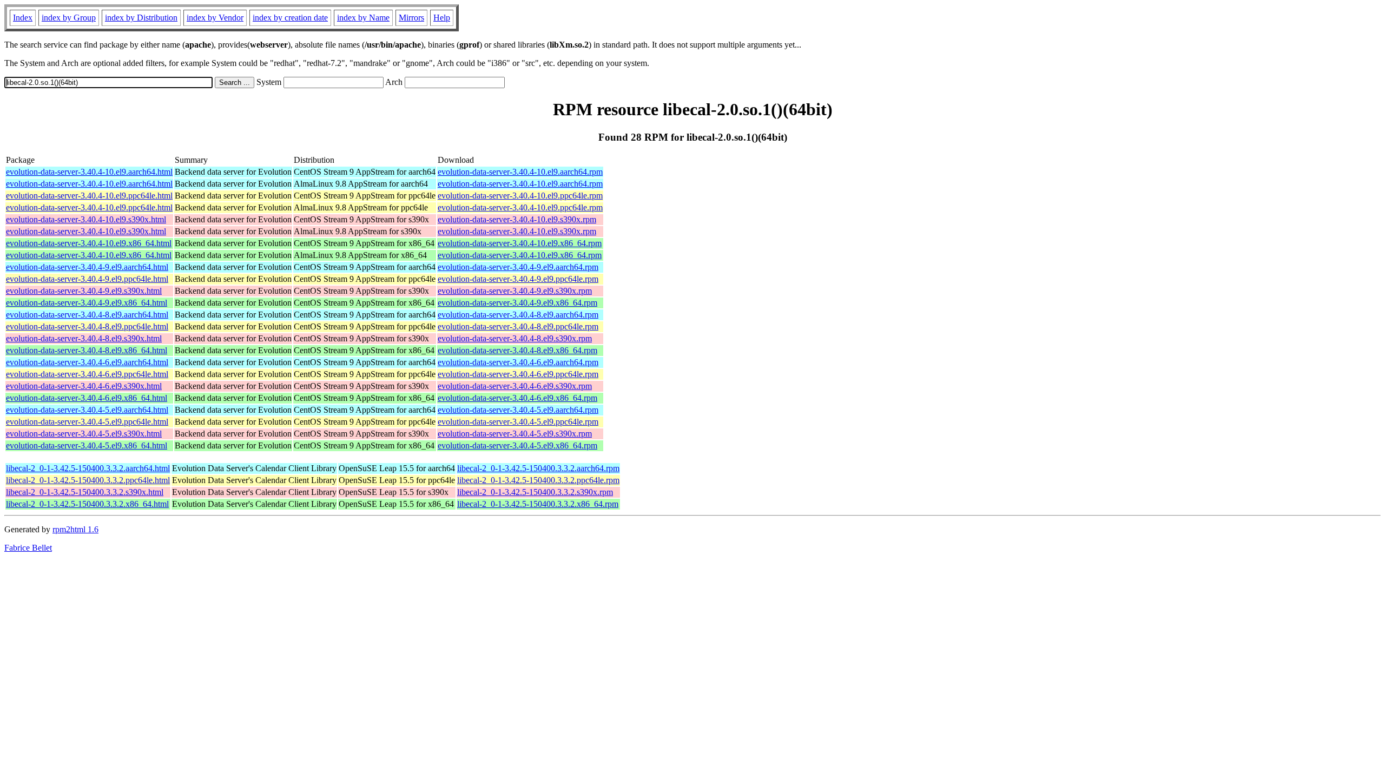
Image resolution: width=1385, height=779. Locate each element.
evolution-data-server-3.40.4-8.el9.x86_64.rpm (517, 350)
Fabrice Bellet (28, 547)
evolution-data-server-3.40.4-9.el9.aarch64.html (87, 267)
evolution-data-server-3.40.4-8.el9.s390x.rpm (515, 338)
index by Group (69, 17)
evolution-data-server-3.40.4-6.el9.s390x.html (84, 386)
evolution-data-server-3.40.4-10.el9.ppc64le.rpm (520, 195)
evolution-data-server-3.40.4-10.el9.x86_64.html (89, 243)
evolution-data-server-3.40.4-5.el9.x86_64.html (86, 445)
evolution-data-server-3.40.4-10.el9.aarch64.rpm (520, 171)
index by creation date (290, 17)
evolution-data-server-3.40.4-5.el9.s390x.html (84, 433)
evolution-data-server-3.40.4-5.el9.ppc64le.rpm (518, 421)
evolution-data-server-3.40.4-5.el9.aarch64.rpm (518, 409)
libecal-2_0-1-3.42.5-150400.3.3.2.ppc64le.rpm (538, 480)
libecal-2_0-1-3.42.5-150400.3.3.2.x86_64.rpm (537, 504)
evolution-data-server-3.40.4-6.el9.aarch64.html (87, 362)
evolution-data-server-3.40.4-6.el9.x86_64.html (86, 397)
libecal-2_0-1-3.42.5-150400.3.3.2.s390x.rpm (535, 492)
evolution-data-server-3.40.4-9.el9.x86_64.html (86, 302)
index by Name (363, 17)
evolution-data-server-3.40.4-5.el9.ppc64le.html (87, 421)
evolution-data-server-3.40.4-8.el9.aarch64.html (87, 314)
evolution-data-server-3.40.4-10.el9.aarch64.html (89, 171)
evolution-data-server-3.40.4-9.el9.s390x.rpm (515, 290)
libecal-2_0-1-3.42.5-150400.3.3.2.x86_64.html (87, 504)
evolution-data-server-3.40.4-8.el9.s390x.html (84, 338)
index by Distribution (141, 17)
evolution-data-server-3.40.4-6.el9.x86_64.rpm (517, 397)
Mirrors (411, 17)
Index (22, 17)
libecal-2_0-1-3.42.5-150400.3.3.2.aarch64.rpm (538, 468)
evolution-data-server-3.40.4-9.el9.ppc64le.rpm (518, 278)
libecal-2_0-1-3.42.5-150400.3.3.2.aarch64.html (88, 468)
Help (441, 17)
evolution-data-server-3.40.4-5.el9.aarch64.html (87, 409)
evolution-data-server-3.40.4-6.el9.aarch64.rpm (518, 362)
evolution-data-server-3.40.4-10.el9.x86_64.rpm (520, 243)
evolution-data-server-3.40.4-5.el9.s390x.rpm (515, 433)
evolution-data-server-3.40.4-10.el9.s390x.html (86, 219)
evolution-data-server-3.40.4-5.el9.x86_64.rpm (517, 445)
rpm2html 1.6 (75, 529)
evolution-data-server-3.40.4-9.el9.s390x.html (84, 290)
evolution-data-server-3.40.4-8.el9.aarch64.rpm (518, 314)
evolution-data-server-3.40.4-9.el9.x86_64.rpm (517, 302)
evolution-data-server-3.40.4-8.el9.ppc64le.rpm (518, 326)
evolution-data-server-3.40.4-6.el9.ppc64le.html (87, 374)
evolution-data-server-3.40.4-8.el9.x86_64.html (86, 350)
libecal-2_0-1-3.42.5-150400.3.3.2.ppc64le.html (88, 480)
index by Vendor (215, 17)
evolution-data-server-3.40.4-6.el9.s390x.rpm (515, 386)
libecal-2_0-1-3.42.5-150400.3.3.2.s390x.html (84, 492)
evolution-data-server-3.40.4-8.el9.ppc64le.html (87, 326)
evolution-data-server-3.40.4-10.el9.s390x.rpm (517, 219)
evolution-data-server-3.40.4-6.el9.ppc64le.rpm (518, 374)
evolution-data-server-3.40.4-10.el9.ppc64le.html (89, 195)
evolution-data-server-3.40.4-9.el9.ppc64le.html (87, 278)
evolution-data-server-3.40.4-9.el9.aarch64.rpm (518, 267)
